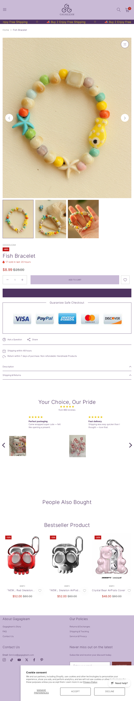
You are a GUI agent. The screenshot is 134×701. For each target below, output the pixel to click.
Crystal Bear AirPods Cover (108, 590)
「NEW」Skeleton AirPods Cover (64, 590)
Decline (109, 691)
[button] (125, 118)
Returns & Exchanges (80, 626)
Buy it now (67, 293)
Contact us (8, 636)
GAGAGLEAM (9, 245)
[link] (34, 22)
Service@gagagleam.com (18, 655)
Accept (75, 691)
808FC (22, 586)
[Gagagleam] (67, 9)
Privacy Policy (90, 682)
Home (6, 29)
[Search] (119, 10)
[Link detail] (4, 660)
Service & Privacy (78, 636)
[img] (67, 406)
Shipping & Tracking (79, 631)
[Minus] (7, 280)
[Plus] (22, 280)
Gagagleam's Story (12, 626)
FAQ (5, 631)
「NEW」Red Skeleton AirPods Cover (19, 590)
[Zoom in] (125, 44)
